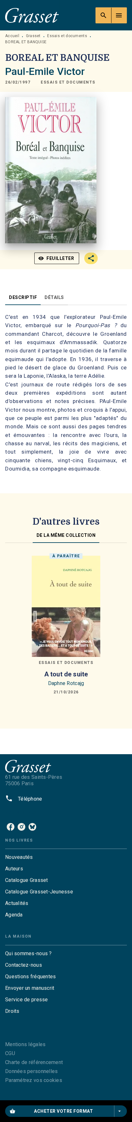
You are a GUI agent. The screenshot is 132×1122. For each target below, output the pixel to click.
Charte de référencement (34, 1062)
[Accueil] (32, 15)
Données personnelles (31, 1071)
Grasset (33, 36)
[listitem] (10, 826)
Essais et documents (67, 36)
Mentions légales (25, 1044)
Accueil (12, 36)
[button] (68, 82)
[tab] (23, 297)
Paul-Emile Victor (45, 71)
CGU (10, 1053)
